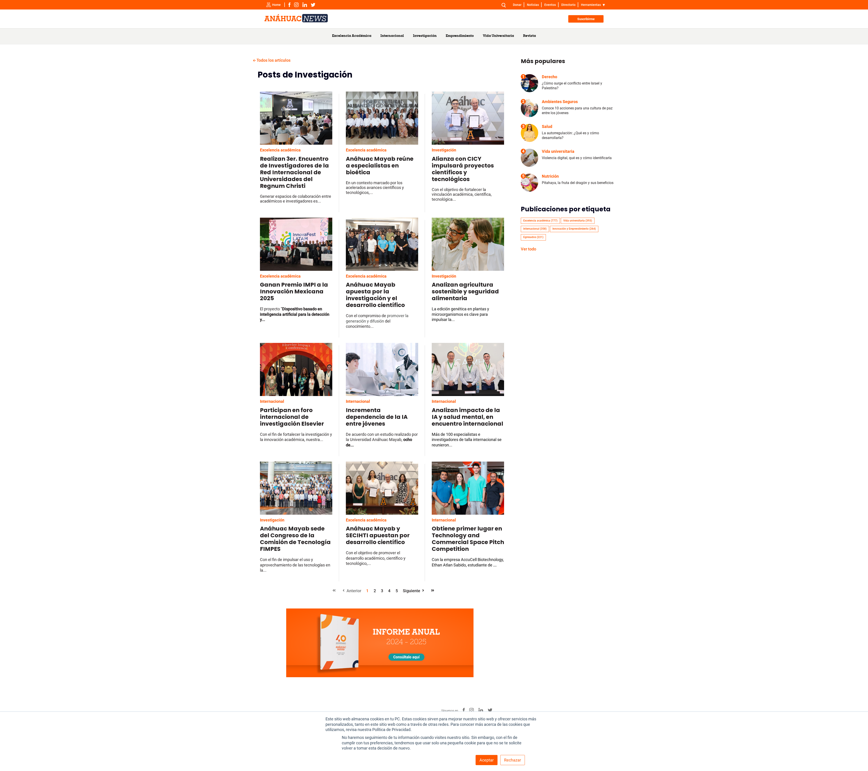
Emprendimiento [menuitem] (460, 36)
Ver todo (528, 249)
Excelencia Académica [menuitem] (351, 36)
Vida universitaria (577, 220)
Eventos (550, 5)
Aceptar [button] (486, 760)
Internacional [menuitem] (392, 36)
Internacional (272, 401)
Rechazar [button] (512, 760)
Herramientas (591, 5)
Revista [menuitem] (529, 36)
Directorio (568, 5)
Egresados (533, 237)
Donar (517, 5)
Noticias (533, 5)
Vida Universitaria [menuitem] (498, 36)
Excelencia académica (280, 150)
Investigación (444, 150)
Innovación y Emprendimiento (574, 228)
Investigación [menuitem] (425, 36)
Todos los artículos (273, 60)
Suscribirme (586, 19)
